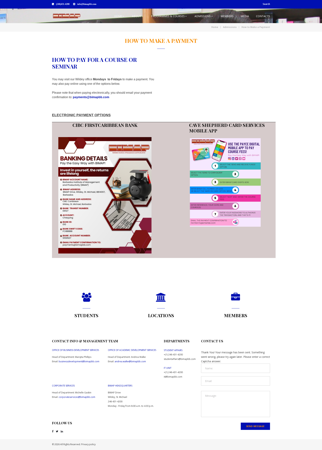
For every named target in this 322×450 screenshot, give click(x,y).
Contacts (263, 16)
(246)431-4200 (63, 4)
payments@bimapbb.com (91, 97)
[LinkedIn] (62, 431)
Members (227, 16)
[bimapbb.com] (66, 16)
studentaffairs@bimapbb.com (180, 359)
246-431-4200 (115, 401)
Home (118, 16)
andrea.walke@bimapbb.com (130, 361)
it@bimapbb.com (173, 376)
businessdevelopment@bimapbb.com (79, 361)
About (136, 16)
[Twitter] (57, 431)
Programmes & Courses (168, 16)
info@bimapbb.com (86, 4)
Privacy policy (88, 444)
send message (255, 426)
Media (245, 16)
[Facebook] (52, 431)
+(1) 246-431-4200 (173, 354)
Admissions (203, 16)
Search (266, 4)
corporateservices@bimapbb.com (77, 397)
